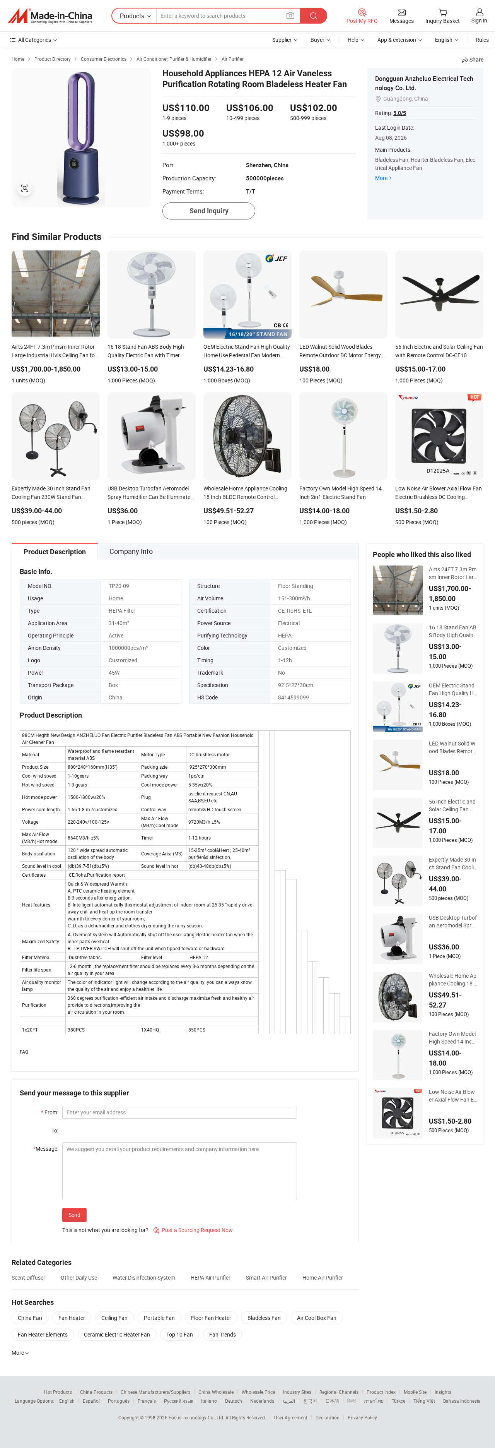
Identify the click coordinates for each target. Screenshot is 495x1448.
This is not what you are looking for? (105, 1230)
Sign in (479, 20)
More (381, 178)
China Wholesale (216, 1392)
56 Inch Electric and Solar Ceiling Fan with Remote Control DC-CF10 (453, 805)
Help (353, 39)
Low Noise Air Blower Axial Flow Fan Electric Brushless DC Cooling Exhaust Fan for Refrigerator (452, 1096)
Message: (45, 1148)
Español (91, 1401)
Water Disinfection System (144, 1277)
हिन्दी (351, 1401)
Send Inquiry (209, 211)
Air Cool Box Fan (316, 1317)
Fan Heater (71, 1317)
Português (119, 1401)
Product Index (381, 1392)
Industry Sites (297, 1392)
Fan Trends (222, 1334)
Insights (443, 1392)
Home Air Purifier (322, 1277)
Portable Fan (159, 1317)
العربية (288, 1401)
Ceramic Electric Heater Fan (117, 1334)
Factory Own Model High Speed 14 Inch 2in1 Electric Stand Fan (452, 1037)
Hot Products (58, 1392)
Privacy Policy (362, 1417)
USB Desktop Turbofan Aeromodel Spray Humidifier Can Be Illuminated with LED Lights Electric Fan (453, 921)
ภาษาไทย (374, 1401)
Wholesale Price (258, 1392)
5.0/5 (399, 113)
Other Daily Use (79, 1277)
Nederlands (262, 1401)
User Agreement (290, 1417)
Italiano (209, 1401)
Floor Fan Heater (211, 1317)
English (67, 1401)
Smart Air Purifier (266, 1277)
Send (74, 1214)
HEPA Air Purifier (210, 1277)
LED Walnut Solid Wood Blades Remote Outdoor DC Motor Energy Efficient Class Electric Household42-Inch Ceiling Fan (453, 747)
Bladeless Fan (264, 1317)
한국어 (310, 1401)
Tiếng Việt (424, 1401)
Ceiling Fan (114, 1317)
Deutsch (233, 1401)
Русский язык (178, 1401)
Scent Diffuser (28, 1277)
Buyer (317, 39)
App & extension (396, 39)
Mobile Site (415, 1392)
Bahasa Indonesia (462, 1401)
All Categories (34, 39)
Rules (482, 39)
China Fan (30, 1317)
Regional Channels (338, 1392)
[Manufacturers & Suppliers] (50, 16)
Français (147, 1401)
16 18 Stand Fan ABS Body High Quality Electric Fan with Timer (452, 631)
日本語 (332, 1401)
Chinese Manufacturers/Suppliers (155, 1392)
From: (49, 1112)
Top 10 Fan (179, 1334)
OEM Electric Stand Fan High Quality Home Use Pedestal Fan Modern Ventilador (453, 689)
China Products (96, 1392)
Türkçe (398, 1401)
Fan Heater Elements (43, 1334)
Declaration (328, 1417)
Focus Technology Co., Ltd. (197, 1417)
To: (54, 1130)
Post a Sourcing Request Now (193, 1230)
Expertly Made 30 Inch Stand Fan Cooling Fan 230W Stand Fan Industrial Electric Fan (453, 863)
